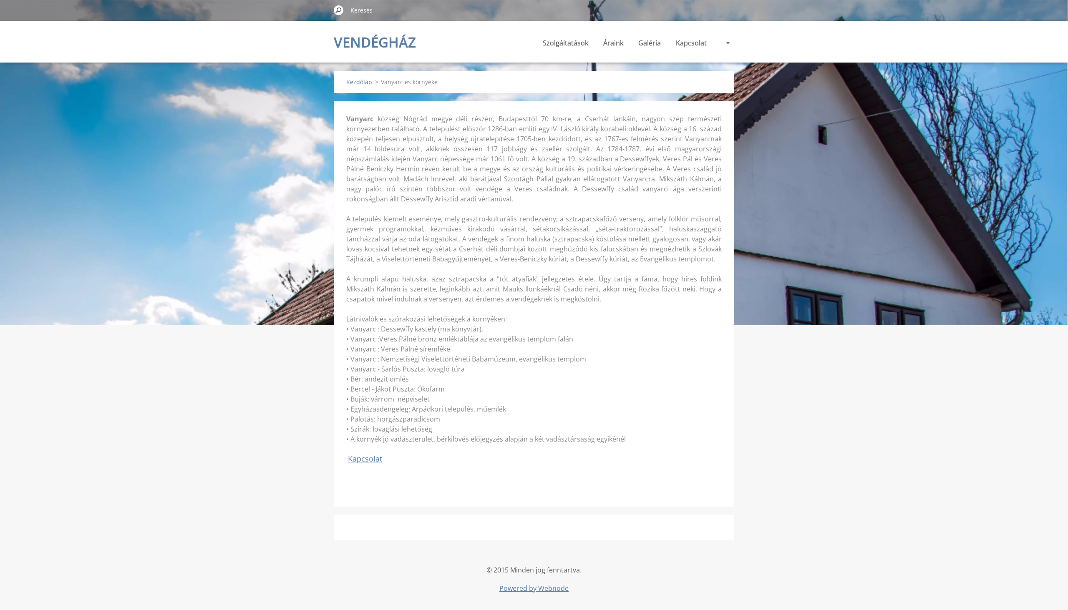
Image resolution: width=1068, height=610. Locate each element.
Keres (339, 10)
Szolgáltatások (565, 43)
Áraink (613, 43)
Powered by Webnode (534, 588)
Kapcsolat (691, 43)
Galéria (649, 43)
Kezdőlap (359, 82)
